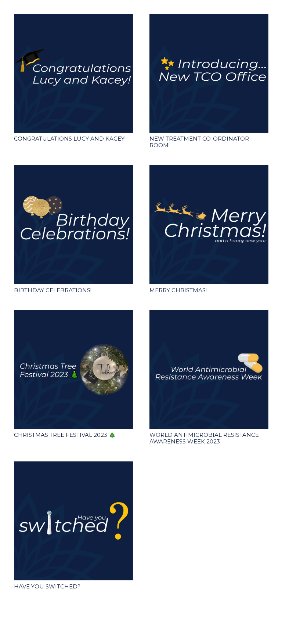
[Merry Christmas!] (208, 224)
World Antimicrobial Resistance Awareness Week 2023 (204, 438)
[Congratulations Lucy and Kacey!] (73, 73)
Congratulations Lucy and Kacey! (70, 138)
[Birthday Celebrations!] (73, 224)
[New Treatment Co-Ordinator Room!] (208, 73)
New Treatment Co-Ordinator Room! (199, 142)
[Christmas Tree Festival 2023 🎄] (73, 369)
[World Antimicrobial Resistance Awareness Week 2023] (208, 369)
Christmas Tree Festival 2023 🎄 (65, 434)
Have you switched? (47, 586)
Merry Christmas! (178, 290)
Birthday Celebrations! (52, 290)
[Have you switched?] (73, 520)
